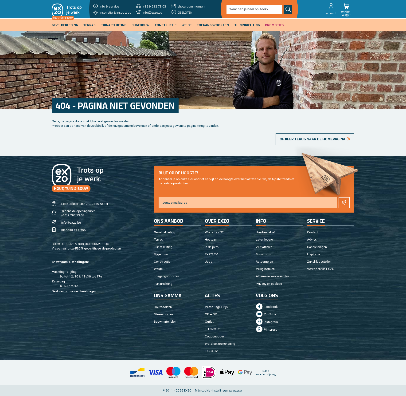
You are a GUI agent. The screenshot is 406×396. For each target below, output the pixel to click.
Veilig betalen (265, 269)
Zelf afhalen (264, 247)
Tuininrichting (163, 283)
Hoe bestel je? (266, 232)
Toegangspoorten (166, 276)
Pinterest (270, 329)
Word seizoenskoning (220, 343)
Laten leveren (265, 239)
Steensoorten (163, 314)
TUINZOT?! (212, 329)
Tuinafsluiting (163, 247)
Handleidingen (317, 247)
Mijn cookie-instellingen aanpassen (219, 390)
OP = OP (211, 314)
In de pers (212, 247)
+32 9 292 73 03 (73, 215)
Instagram (270, 322)
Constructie (162, 261)
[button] (331, 9)
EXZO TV (211, 254)
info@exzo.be (71, 222)
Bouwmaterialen (165, 321)
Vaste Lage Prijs (216, 307)
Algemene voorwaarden (272, 276)
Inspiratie (313, 254)
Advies (312, 239)
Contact (312, 232)
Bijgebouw (161, 254)
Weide (158, 269)
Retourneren (264, 261)
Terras (158, 239)
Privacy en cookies (269, 283)
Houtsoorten (163, 307)
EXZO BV (211, 351)
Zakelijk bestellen (319, 261)
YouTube (269, 314)
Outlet (209, 321)
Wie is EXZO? (214, 232)
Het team (211, 239)
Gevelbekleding (164, 232)
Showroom (263, 254)
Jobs (208, 261)
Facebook (270, 307)
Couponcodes (215, 336)
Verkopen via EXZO (320, 269)
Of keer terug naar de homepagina (312, 139)
